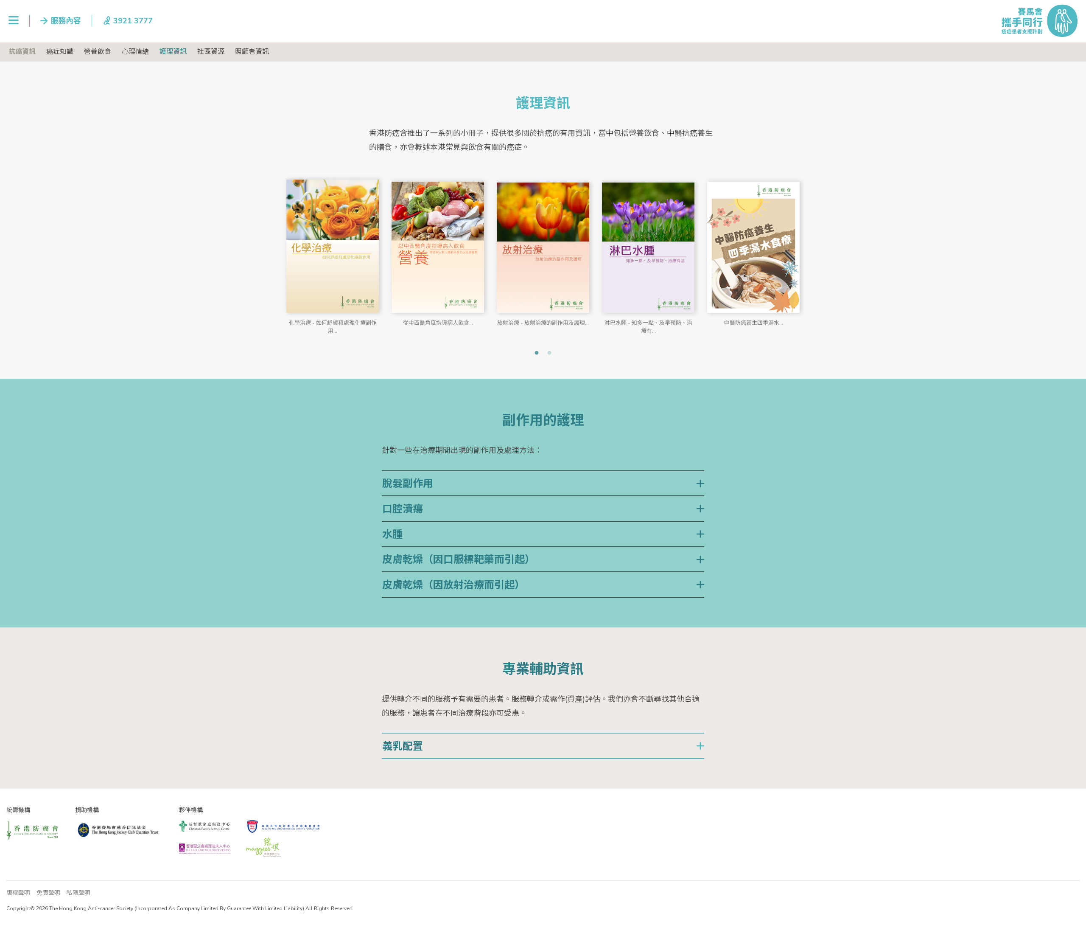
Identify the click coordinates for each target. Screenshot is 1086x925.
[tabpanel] (332, 251)
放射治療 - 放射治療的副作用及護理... (543, 323)
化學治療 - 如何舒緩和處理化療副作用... (333, 325)
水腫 (392, 534)
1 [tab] (536, 353)
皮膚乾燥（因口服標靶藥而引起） (458, 559)
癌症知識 (59, 51)
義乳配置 (402, 746)
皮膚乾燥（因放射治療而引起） (453, 585)
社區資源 (210, 51)
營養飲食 (97, 51)
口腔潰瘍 (402, 509)
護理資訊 (173, 51)
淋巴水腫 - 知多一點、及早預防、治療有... (648, 325)
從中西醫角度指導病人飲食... (438, 323)
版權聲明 (18, 893)
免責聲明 (48, 893)
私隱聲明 (78, 893)
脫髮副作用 (407, 483)
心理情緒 (135, 51)
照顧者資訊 (252, 51)
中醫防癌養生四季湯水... (753, 323)
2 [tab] (549, 353)
